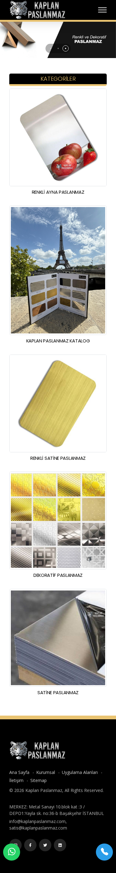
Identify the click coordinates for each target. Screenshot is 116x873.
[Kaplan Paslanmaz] (37, 9)
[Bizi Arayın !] (104, 852)
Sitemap (38, 780)
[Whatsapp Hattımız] (11, 852)
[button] (51, 48)
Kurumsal (46, 772)
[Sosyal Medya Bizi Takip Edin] (30, 845)
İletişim (17, 780)
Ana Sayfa (20, 772)
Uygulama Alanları (80, 772)
